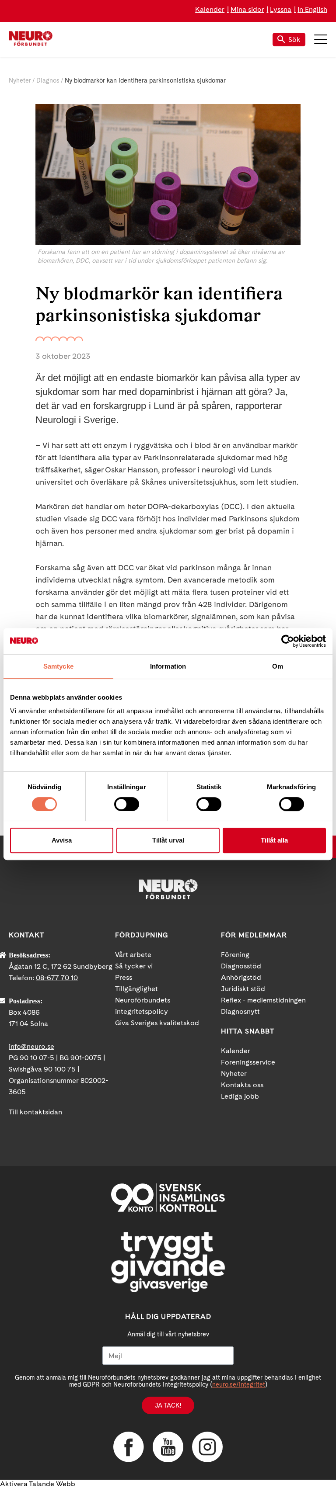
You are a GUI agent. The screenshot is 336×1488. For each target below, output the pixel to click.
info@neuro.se (31, 1046)
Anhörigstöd (241, 977)
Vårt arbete (133, 954)
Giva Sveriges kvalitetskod (157, 1023)
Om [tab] (277, 666)
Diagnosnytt (240, 1011)
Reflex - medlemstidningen (263, 1000)
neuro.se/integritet (238, 1384)
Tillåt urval (168, 840)
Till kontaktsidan (35, 1112)
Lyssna (280, 9)
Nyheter (20, 80)
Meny (320, 39)
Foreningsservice (248, 1062)
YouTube (168, 1447)
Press (123, 977)
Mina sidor (247, 9)
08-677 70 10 (57, 978)
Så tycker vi (134, 966)
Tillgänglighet (136, 989)
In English (312, 9)
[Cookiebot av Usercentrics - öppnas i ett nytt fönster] (287, 641)
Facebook (128, 1447)
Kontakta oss (242, 1085)
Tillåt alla (274, 840)
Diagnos (48, 80)
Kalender (209, 9)
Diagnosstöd (241, 966)
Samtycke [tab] (58, 666)
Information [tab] (168, 666)
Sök (294, 39)
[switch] (126, 804)
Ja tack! (168, 1405)
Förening (235, 954)
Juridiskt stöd (243, 989)
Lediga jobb (240, 1096)
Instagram (207, 1447)
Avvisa (62, 840)
